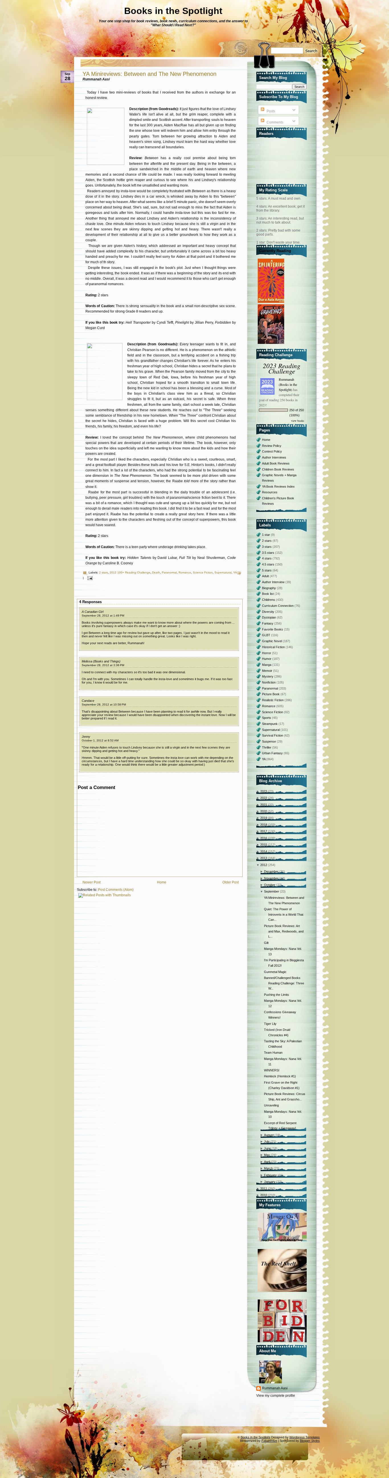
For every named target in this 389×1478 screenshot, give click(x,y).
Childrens (269, 599)
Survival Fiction (273, 735)
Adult (266, 576)
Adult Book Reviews (276, 463)
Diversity (268, 611)
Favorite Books (273, 629)
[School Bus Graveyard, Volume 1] (271, 344)
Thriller (267, 747)
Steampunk (270, 723)
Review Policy (271, 445)
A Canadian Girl (92, 611)
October (269, 885)
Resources (269, 492)
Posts (270, 111)
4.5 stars (268, 564)
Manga (267, 664)
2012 (263, 865)
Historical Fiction (274, 647)
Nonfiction (269, 682)
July (267, 1141)
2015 (263, 844)
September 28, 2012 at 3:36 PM (103, 665)
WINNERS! (271, 1070)
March (268, 1168)
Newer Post (92, 882)
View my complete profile (275, 1396)
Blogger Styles (310, 1440)
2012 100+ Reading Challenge (130, 572)
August (269, 1135)
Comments (274, 122)
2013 (263, 858)
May (267, 1155)
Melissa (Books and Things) (101, 661)
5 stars (267, 570)
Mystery (268, 676)
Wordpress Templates (304, 1437)
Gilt (266, 942)
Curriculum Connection (278, 605)
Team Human (273, 1052)
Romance (185, 572)
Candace (88, 700)
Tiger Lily (270, 1023)
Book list (268, 593)
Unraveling (271, 1105)
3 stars (267, 546)
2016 (263, 838)
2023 (263, 791)
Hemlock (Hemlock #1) (280, 1076)
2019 (263, 818)
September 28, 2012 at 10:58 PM (104, 704)
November (271, 878)
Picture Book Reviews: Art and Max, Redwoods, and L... (284, 931)
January (269, 1181)
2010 (263, 1195)
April (267, 1161)
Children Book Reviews (278, 469)
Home (161, 882)
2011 (263, 1188)
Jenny (86, 736)
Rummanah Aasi (275, 1388)
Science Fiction (203, 572)
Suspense (269, 741)
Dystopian (269, 617)
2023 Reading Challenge (281, 368)
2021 (263, 804)
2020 (263, 811)
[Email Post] (89, 577)
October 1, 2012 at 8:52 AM (100, 740)
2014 (263, 851)
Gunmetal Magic (275, 972)
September (271, 891)
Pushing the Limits (276, 994)
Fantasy (268, 623)
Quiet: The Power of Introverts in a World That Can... (283, 914)
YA (235, 572)
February (270, 1175)
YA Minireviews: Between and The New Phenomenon (149, 74)
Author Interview (273, 582)
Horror (267, 653)
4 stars (267, 558)
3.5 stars (268, 552)
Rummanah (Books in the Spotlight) (288, 384)
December (271, 871)
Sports (267, 717)
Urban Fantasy (273, 753)
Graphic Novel (272, 641)
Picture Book (271, 694)
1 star (266, 534)
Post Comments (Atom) (116, 890)
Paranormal (169, 572)
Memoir (267, 670)
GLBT (266, 635)
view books (297, 421)
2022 (263, 798)
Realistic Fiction (273, 700)
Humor (267, 658)
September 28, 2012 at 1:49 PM (103, 615)
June (267, 1148)
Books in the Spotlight (173, 11)
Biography (269, 588)
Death (156, 572)
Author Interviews (274, 457)
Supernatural (223, 572)
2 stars (103, 572)
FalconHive (269, 1440)
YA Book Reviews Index (278, 486)
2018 (263, 824)
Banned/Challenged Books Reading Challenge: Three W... (284, 983)
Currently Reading (275, 251)
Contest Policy (272, 451)
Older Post (230, 882)
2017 (263, 831)
